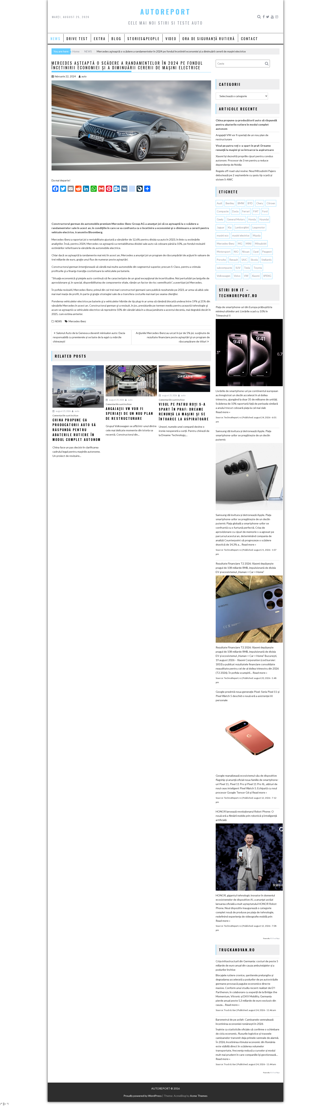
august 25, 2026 (63, 411)
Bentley (230, 203)
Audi (219, 203)
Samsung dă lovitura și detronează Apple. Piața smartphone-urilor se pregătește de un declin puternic (243, 435)
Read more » (223, 412)
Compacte (223, 211)
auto (84, 76)
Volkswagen (223, 275)
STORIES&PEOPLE (143, 38)
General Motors (236, 219)
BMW (241, 203)
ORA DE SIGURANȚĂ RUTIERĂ (208, 38)
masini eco (223, 235)
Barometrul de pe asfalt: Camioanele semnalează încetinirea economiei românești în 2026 (245, 1021)
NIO (236, 251)
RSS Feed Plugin (274, 938)
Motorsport (223, 251)
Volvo (237, 275)
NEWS (56, 38)
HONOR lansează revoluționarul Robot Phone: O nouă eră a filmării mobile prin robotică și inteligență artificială (246, 816)
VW (246, 275)
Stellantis (266, 259)
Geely (220, 219)
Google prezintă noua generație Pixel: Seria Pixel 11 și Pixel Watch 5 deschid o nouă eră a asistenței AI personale (247, 696)
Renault (233, 259)
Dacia (235, 211)
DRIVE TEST (77, 38)
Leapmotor (258, 227)
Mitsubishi (260, 243)
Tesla (247, 267)
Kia (229, 227)
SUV (238, 267)
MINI (248, 243)
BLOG (116, 38)
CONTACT (249, 38)
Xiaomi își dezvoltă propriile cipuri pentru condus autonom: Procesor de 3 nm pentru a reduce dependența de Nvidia (244, 160)
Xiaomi (256, 275)
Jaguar (220, 227)
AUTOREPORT (165, 12)
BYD (250, 203)
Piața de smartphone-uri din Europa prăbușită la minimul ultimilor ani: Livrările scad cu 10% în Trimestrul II (244, 311)
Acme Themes (198, 1095)
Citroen (271, 203)
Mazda (257, 235)
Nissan (245, 251)
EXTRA (100, 38)
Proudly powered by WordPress (143, 1095)
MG (240, 243)
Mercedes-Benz (77, 321)
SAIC (244, 259)
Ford (265, 211)
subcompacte (224, 267)
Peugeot (267, 251)
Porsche (221, 259)
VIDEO (171, 38)
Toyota (258, 267)
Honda (252, 219)
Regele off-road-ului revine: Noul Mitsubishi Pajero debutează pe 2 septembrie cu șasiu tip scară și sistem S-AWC (246, 175)
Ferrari (246, 211)
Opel (256, 251)
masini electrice (240, 235)
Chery (259, 203)
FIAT (256, 211)
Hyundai (264, 219)
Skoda (254, 259)
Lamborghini (242, 227)
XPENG (267, 275)
